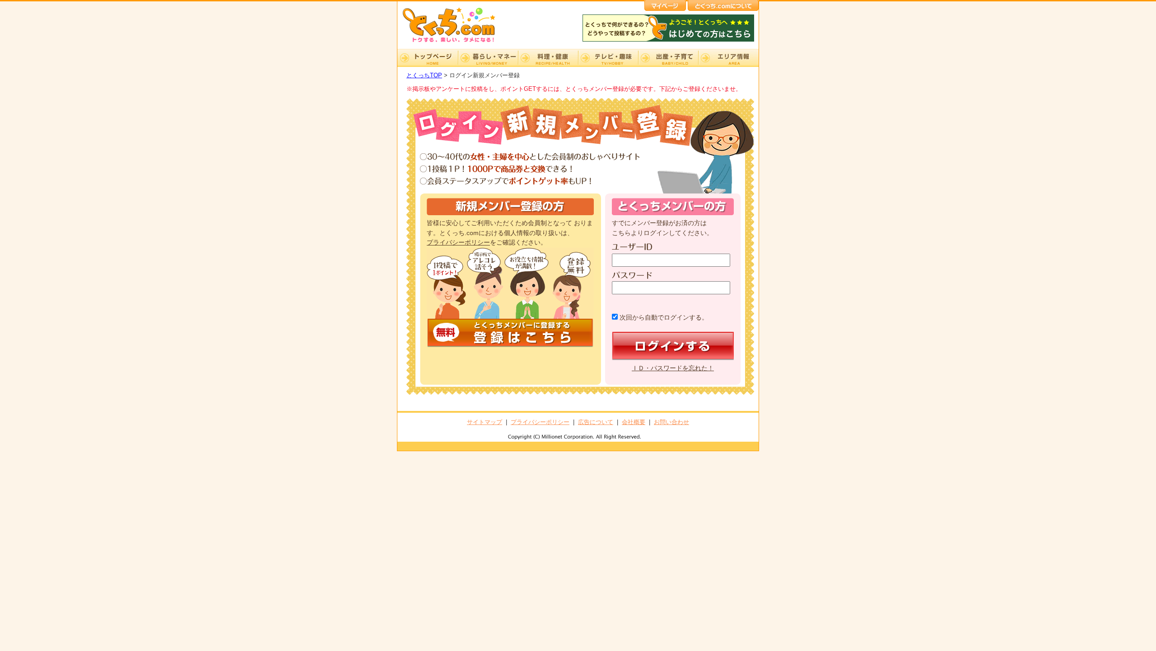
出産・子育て (668, 58)
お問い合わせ (671, 422)
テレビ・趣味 (608, 58)
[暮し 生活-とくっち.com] (456, 43)
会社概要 (633, 422)
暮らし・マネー (488, 58)
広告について (595, 422)
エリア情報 (728, 58)
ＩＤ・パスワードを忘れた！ (673, 368)
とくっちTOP (424, 75)
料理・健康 (548, 58)
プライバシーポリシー (458, 242)
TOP (427, 58)
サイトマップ (484, 422)
